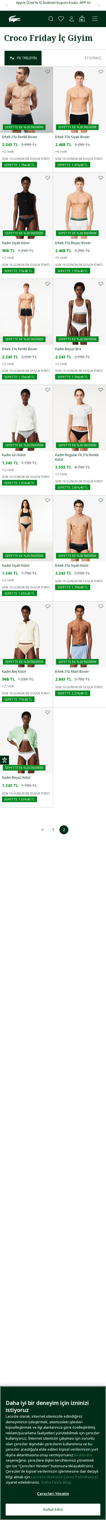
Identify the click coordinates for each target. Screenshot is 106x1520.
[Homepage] (14, 19)
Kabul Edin (52, 1509)
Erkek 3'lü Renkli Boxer (20, 137)
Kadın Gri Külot (14, 455)
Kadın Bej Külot (14, 671)
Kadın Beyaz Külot (16, 777)
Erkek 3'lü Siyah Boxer (72, 137)
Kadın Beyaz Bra (68, 349)
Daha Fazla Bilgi (56, 1482)
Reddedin (83, 1454)
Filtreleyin (27, 58)
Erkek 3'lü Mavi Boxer (72, 671)
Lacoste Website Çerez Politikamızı (64, 1476)
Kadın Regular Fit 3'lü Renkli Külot (77, 457)
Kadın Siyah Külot (15, 243)
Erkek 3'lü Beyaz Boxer (73, 243)
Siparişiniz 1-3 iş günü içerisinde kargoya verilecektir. (52, 5)
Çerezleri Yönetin (53, 1493)
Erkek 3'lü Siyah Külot (71, 565)
